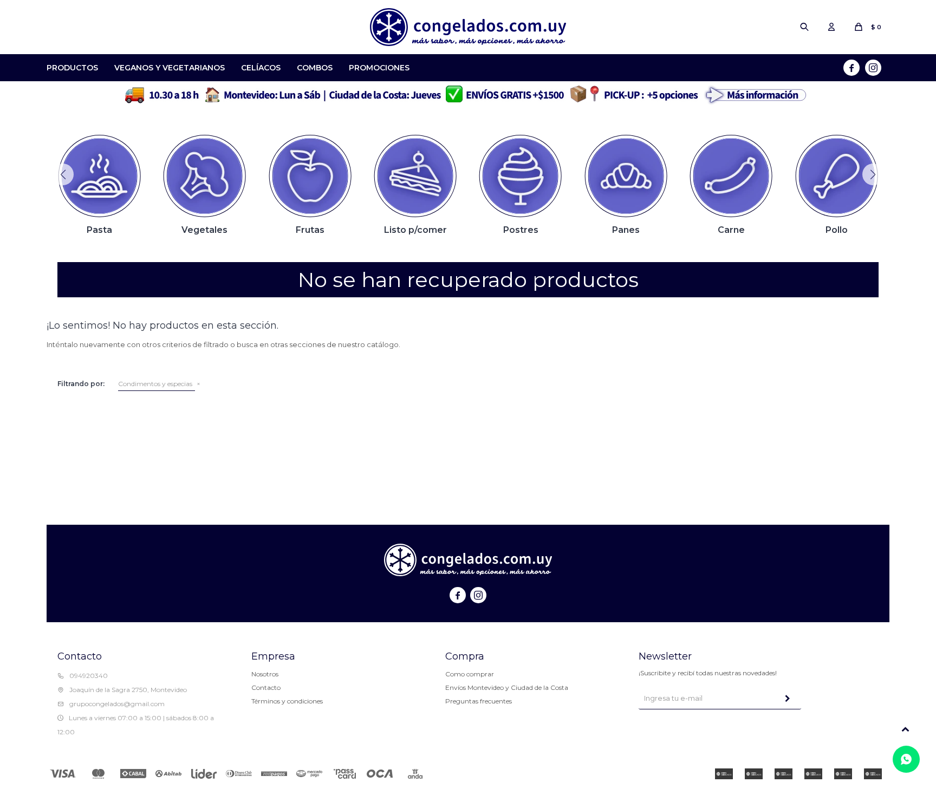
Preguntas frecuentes (478, 701)
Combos (315, 68)
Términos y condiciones (287, 701)
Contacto (266, 687)
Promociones (379, 68)
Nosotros (264, 674)
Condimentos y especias (155, 384)
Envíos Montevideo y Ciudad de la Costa (506, 687)
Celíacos (261, 68)
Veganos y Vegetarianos (169, 68)
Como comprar (469, 674)
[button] (804, 27)
